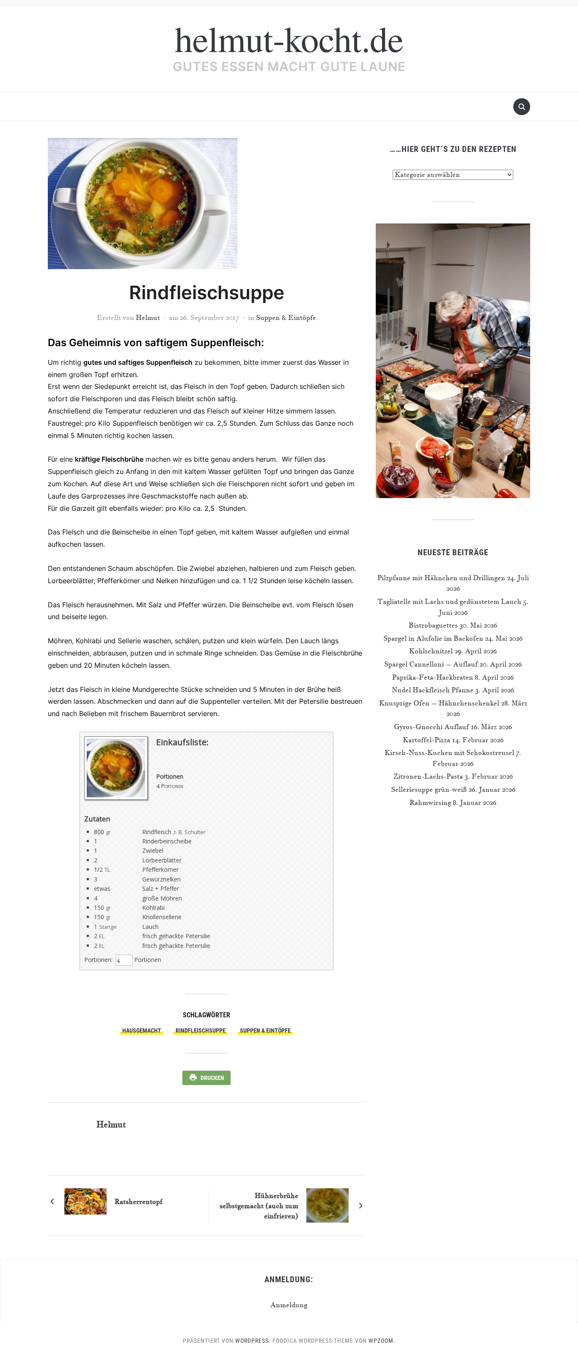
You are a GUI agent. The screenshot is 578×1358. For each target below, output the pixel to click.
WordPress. (253, 1340)
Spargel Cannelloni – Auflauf (431, 664)
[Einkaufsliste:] (116, 797)
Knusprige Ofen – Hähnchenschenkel (439, 703)
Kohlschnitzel (431, 651)
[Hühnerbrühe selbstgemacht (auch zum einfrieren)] (327, 1204)
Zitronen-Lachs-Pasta (428, 776)
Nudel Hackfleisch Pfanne (432, 690)
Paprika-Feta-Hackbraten (432, 677)
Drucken (212, 1077)
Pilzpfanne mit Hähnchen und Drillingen (441, 577)
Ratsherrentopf (138, 1201)
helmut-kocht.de (289, 38)
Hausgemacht (141, 1030)
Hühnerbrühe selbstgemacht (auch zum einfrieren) (259, 1205)
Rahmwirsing (430, 802)
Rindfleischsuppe (201, 1030)
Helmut (148, 317)
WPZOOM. (382, 1340)
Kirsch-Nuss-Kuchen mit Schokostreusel (449, 752)
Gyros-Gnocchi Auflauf (431, 726)
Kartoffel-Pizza (426, 739)
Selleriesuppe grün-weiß (429, 789)
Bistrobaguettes (433, 625)
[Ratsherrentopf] (85, 1200)
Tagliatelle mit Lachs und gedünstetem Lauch (449, 601)
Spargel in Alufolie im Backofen (433, 638)
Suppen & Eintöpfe (286, 317)
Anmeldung (288, 1304)
